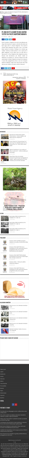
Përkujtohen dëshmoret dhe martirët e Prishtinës (19, 77)
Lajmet (6, 12)
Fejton (1, 390)
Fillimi (2, 12)
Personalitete (3, 385)
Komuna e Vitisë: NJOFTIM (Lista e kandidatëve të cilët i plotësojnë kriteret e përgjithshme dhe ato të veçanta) (18, 269)
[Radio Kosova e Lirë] (14, 2)
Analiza (1, 376)
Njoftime (2, 397)
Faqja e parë (3, 369)
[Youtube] (16, 404)
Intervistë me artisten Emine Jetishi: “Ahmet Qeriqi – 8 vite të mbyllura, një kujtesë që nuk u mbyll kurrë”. (17, 136)
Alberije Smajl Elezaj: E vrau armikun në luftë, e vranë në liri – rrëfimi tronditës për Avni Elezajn (18, 151)
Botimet (2, 388)
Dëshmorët (2, 374)
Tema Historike (3, 383)
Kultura (1, 381)
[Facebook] (13, 404)
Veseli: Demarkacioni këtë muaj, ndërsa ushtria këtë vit (10, 74)
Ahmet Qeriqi (3, 393)
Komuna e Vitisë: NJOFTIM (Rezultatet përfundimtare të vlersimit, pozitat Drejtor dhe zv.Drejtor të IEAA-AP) (18, 256)
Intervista (2, 378)
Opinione (2, 395)
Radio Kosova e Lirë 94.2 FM (14, 440)
